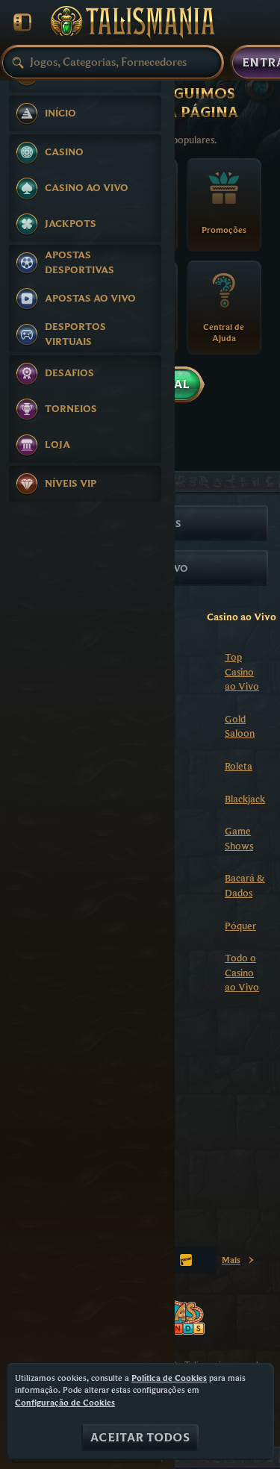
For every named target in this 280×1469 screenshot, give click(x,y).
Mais (238, 1262)
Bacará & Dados (245, 885)
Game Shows (239, 838)
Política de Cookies (169, 1377)
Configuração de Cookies (65, 1402)
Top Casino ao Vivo (242, 671)
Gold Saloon (240, 726)
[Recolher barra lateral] (22, 22)
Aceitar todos (140, 1437)
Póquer (240, 925)
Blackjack (245, 798)
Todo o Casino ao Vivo (242, 972)
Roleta (238, 766)
